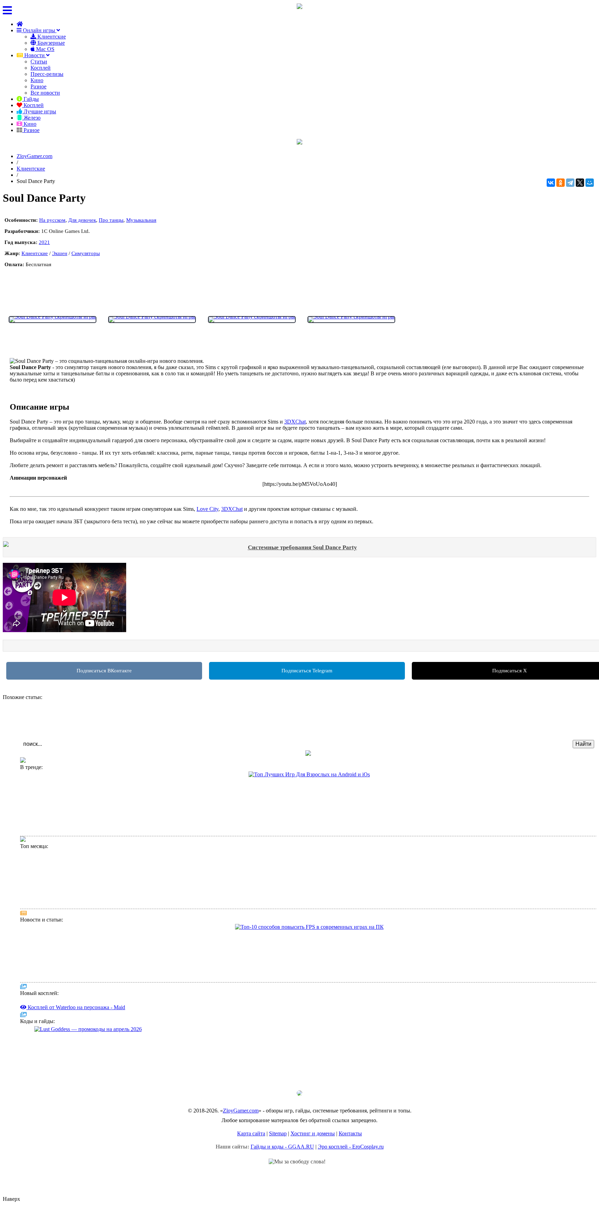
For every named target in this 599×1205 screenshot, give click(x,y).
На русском (52, 220)
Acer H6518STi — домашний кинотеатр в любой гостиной (88, 1080)
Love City (207, 509)
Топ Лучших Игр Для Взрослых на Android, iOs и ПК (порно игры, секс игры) (110, 796)
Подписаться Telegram (306, 670)
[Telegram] (570, 182)
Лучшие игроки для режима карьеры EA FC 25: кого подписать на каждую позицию (116, 818)
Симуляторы (85, 253)
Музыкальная (141, 220)
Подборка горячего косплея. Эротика (66, 825)
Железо (31, 118)
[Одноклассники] (560, 182)
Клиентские (51, 37)
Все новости (45, 93)
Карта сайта (251, 1133)
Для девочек (82, 220)
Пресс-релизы (47, 74)
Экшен (59, 253)
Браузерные (50, 43)
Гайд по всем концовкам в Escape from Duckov (76, 1058)
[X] (580, 182)
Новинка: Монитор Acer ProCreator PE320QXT (77, 956)
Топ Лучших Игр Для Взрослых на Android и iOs (79, 782)
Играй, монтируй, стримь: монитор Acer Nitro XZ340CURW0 (91, 1073)
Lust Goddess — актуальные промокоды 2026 (74, 803)
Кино (37, 80)
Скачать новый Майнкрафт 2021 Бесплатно (73, 811)
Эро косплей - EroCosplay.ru (351, 1147)
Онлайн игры (39, 30)
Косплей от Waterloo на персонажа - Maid (71, 898)
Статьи (39, 61)
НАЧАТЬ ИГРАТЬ (31, 300)
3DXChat (295, 422)
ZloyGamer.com (241, 1111)
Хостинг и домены (312, 1133)
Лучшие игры (39, 111)
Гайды (30, 99)
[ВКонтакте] (551, 182)
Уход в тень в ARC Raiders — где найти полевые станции (87, 1051)
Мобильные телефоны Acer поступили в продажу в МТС (87, 949)
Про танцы (111, 220)
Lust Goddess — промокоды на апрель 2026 (72, 1036)
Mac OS (44, 49)
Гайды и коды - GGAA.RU (282, 1147)
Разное (38, 86)
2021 (44, 242)
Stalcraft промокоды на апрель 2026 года (69, 1044)
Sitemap (278, 1133)
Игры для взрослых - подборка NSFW (67, 789)
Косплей (41, 68)
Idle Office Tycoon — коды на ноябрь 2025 (71, 1065)
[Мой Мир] (589, 182)
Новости (34, 55)
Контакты (350, 1133)
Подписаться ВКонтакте (104, 670)
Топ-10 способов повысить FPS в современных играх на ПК (91, 934)
